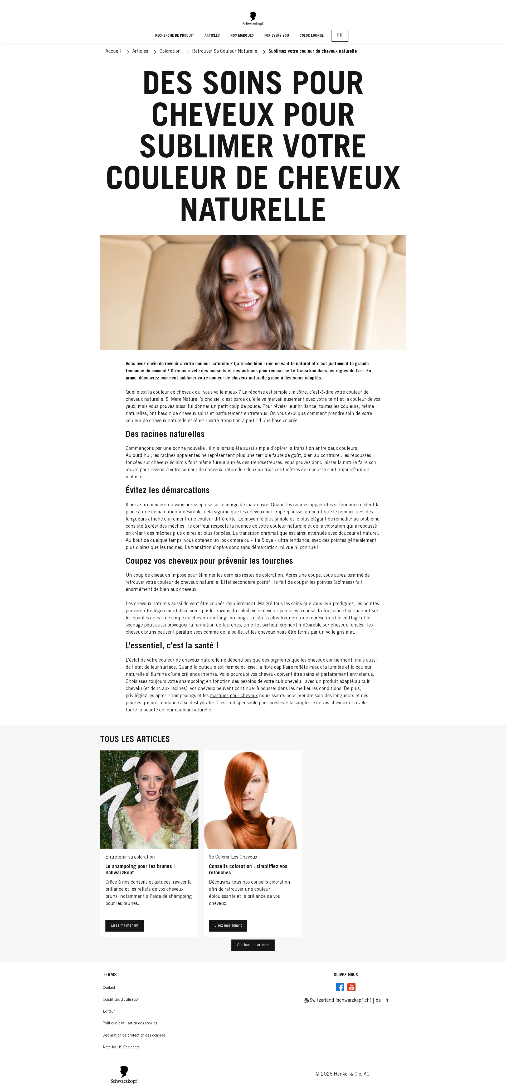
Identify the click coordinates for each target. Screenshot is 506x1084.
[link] (378, 1000)
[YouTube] (351, 987)
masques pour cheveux (234, 696)
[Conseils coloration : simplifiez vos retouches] (253, 845)
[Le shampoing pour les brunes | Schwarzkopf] (149, 845)
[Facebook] (340, 987)
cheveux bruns (141, 632)
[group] (253, 845)
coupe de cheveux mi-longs (199, 618)
